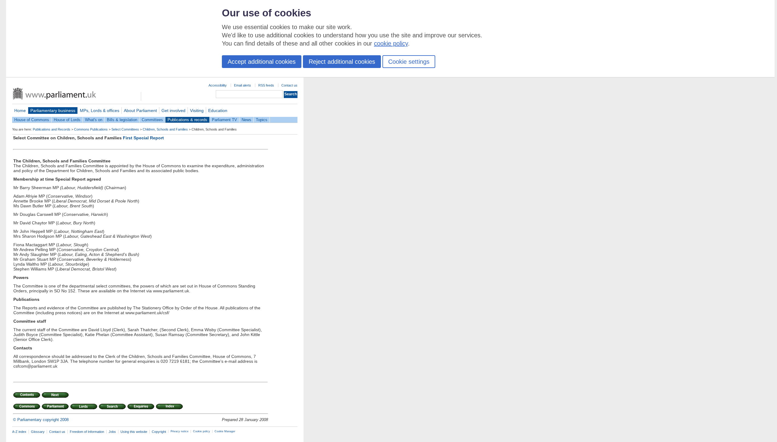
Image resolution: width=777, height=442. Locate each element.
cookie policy (391, 43)
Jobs (112, 431)
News (246, 119)
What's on (93, 119)
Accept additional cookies (262, 61)
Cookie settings (408, 61)
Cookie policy (201, 431)
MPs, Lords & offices (99, 110)
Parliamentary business (52, 110)
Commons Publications (91, 129)
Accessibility (218, 85)
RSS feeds (266, 85)
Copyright (159, 431)
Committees (152, 119)
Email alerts (242, 85)
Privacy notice (179, 431)
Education (217, 110)
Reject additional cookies (342, 61)
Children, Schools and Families (165, 129)
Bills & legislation (122, 119)
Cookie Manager (225, 431)
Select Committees (125, 129)
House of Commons (31, 119)
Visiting (197, 110)
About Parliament (140, 110)
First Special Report (143, 137)
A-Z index (19, 431)
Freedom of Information (87, 431)
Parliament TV (224, 119)
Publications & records (187, 119)
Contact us (289, 85)
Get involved (173, 110)
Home (20, 110)
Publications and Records (51, 129)
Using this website (133, 431)
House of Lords (67, 119)
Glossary (38, 431)
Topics (261, 119)
